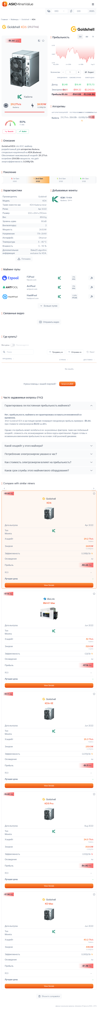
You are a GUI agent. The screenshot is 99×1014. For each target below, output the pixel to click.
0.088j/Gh (41, 107)
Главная (4, 19)
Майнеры (15, 19)
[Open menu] (93, 4)
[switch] (12, 345)
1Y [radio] (93, 37)
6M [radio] (87, 37)
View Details (49, 585)
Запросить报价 (67, 384)
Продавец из (57, 352)
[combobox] (59, 11)
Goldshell (25, 19)
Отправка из (76, 352)
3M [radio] (80, 37)
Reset (92, 352)
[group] (73, 36)
